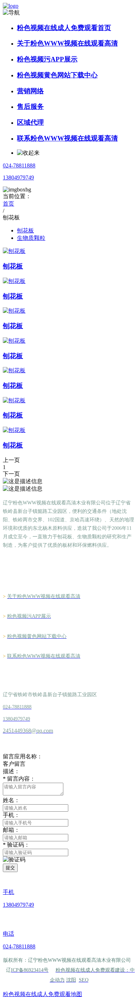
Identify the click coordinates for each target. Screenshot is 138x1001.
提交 (10, 867)
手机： (11, 815)
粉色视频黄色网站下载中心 (57, 75)
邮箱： (11, 830)
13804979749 (18, 177)
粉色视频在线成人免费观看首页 (64, 27)
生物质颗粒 (31, 238)
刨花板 (25, 230)
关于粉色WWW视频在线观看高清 (67, 43)
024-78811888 (19, 165)
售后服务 (30, 106)
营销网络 (30, 91)
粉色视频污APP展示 (47, 59)
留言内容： (19, 779)
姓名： (11, 800)
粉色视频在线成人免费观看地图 (42, 994)
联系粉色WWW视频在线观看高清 (67, 138)
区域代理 (30, 122)
